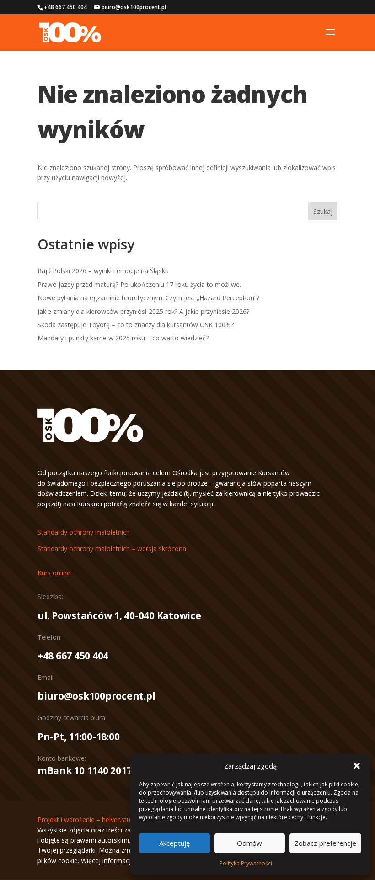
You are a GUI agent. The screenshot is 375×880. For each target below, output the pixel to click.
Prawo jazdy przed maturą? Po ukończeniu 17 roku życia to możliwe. (139, 284)
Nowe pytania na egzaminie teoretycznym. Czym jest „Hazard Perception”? (148, 297)
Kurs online (54, 572)
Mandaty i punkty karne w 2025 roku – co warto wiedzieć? (123, 338)
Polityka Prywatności (246, 863)
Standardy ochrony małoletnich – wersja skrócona (112, 548)
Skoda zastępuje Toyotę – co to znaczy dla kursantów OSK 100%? (136, 324)
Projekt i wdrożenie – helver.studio (88, 819)
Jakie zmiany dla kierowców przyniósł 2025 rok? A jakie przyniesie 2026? (143, 311)
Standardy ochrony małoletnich (84, 532)
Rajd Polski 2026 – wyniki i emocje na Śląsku (103, 270)
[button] (356, 765)
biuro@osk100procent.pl (96, 695)
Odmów (249, 843)
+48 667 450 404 (73, 655)
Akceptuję (174, 843)
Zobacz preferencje (325, 843)
